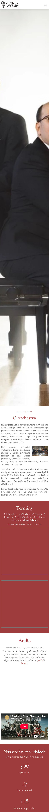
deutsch (23, 412)
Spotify (39, 660)
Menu (45, 4)
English (29, 412)
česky (18, 412)
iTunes (24, 663)
